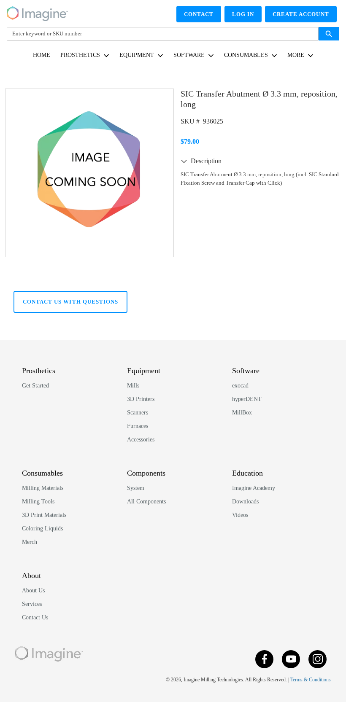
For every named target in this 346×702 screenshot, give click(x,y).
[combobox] (159, 33)
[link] (41, 55)
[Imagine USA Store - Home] (37, 12)
